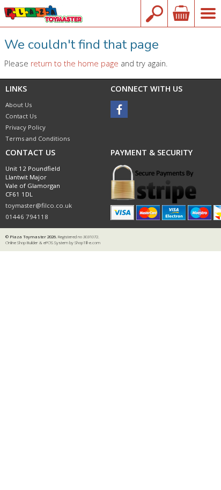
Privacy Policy (25, 127)
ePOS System (55, 242)
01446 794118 (26, 217)
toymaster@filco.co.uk (38, 205)
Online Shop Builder (21, 242)
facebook (119, 109)
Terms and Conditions (37, 138)
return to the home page (75, 63)
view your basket (180, 13)
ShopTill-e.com (87, 242)
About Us (18, 105)
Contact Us (20, 116)
